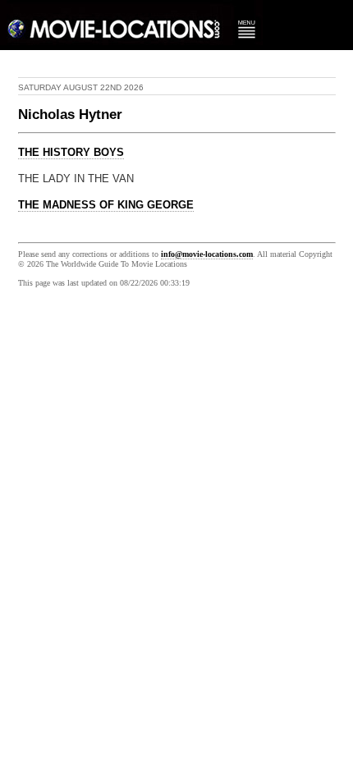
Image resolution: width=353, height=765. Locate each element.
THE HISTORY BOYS (71, 152)
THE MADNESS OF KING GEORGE (106, 205)
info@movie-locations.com (207, 254)
